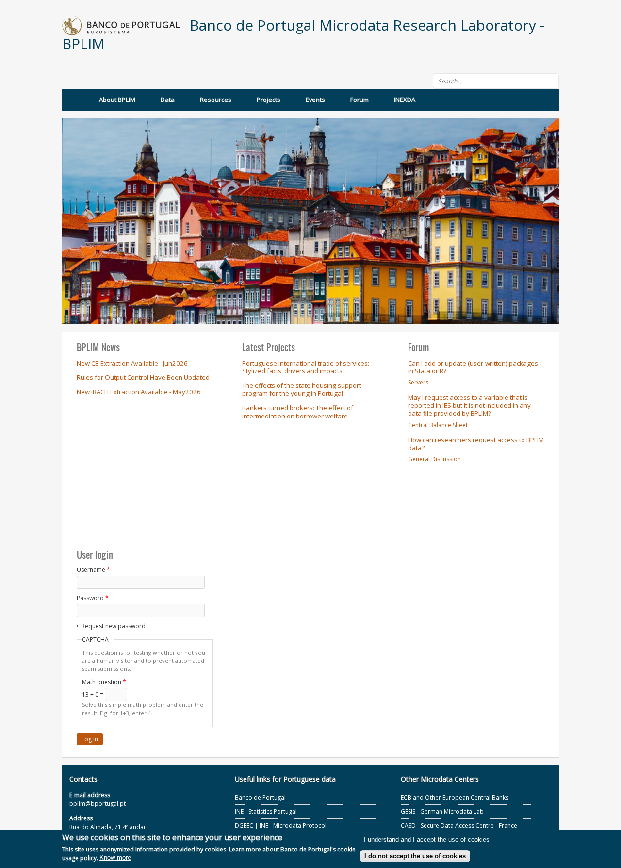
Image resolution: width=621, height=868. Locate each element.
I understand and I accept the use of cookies (427, 840)
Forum (359, 99)
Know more (115, 858)
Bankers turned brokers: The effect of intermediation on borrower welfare (297, 411)
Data (168, 99)
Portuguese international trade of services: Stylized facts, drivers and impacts (305, 367)
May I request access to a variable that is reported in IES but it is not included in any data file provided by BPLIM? (469, 405)
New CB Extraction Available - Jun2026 (132, 363)
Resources (215, 99)
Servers (418, 382)
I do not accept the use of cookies (415, 856)
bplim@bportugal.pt (97, 804)
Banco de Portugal (260, 797)
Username (93, 570)
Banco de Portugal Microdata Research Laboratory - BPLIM (303, 34)
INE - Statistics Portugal (266, 811)
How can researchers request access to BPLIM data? (476, 443)
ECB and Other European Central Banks (454, 797)
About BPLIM (117, 99)
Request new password (114, 626)
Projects (268, 99)
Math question (104, 682)
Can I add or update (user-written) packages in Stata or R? (473, 367)
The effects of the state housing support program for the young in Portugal (301, 389)
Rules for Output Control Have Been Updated (143, 377)
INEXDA (404, 99)
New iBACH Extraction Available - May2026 (139, 391)
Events (315, 99)
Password (93, 598)
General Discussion (434, 459)
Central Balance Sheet (438, 425)
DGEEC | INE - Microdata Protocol (281, 825)
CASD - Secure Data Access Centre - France (459, 825)
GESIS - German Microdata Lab (442, 811)
